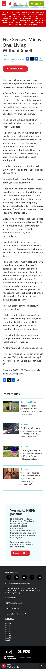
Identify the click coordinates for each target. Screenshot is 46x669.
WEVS (7, 640)
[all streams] (42, 666)
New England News (28, 402)
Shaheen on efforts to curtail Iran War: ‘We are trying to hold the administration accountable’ (31, 478)
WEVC (7, 626)
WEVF (7, 628)
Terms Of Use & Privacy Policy (17, 614)
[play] (3, 666)
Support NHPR (20, 553)
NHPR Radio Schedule (14, 603)
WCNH (8, 624)
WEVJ (7, 632)
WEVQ (8, 638)
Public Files (9, 619)
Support (37, 4)
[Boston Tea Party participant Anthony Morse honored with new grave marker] (11, 406)
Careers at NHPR (12, 608)
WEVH (7, 630)
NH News (24, 424)
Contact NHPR (11, 598)
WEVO (8, 636)
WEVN (7, 634)
